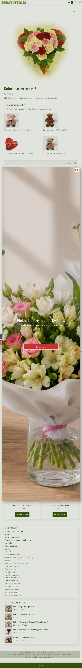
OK (77, 170)
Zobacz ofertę (41, 347)
